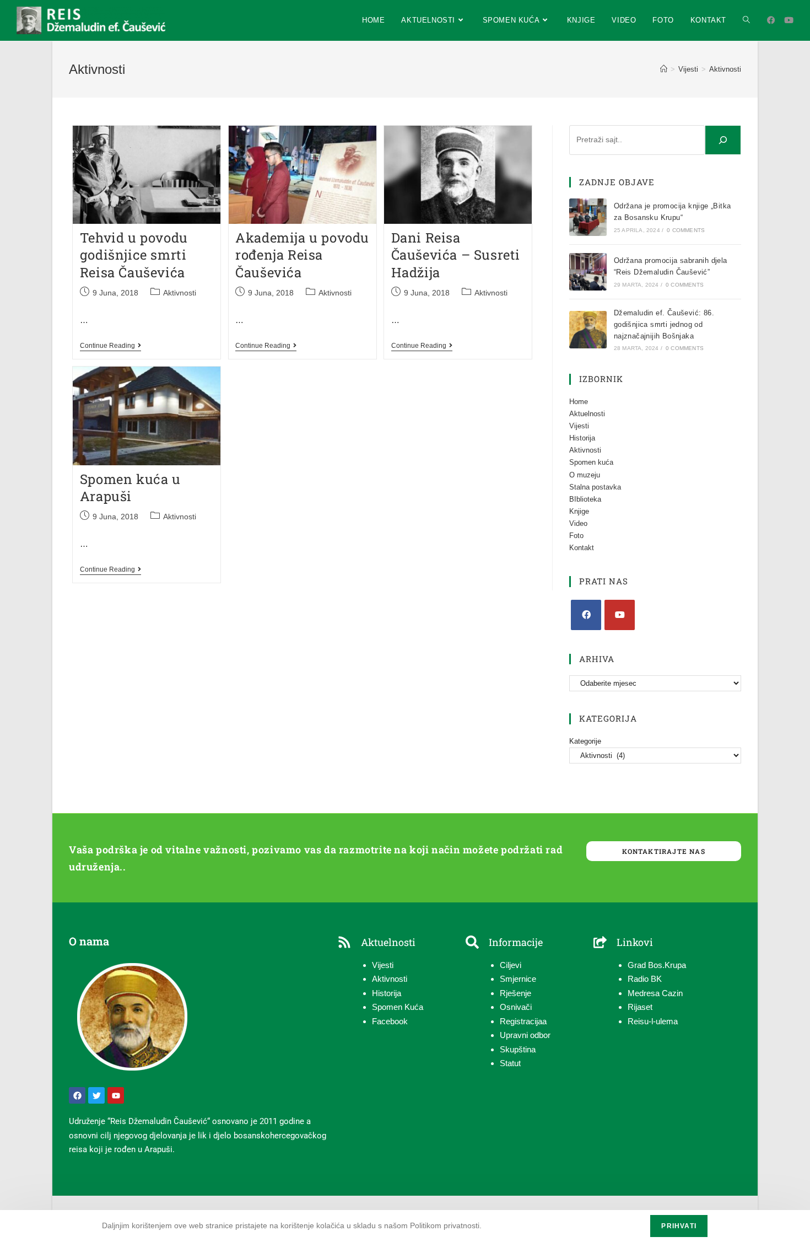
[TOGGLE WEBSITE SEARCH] (746, 20)
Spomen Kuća (397, 1007)
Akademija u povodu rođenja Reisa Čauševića (302, 255)
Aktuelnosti (587, 414)
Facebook (390, 1021)
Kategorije (585, 741)
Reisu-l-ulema (653, 1021)
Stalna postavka (595, 487)
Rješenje (515, 993)
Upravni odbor (525, 1035)
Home (578, 401)
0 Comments (686, 230)
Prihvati (678, 1226)
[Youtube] (619, 615)
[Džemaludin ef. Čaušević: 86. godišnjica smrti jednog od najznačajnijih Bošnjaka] (588, 329)
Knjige (579, 511)
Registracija (521, 1021)
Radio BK (645, 978)
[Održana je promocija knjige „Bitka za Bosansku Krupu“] (588, 217)
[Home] (663, 69)
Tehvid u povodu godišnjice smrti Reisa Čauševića (134, 255)
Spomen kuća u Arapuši (130, 487)
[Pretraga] (723, 140)
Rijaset (640, 1007)
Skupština (518, 1049)
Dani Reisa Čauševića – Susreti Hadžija (455, 255)
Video (578, 523)
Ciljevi (510, 965)
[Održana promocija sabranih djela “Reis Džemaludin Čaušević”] (588, 272)
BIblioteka (585, 499)
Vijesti (579, 426)
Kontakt (581, 548)
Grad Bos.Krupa (657, 965)
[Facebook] (586, 615)
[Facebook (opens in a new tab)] (771, 20)
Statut (510, 1063)
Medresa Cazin (655, 993)
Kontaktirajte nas (663, 851)
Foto (576, 535)
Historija (582, 438)
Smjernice (518, 978)
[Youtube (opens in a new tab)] (789, 20)
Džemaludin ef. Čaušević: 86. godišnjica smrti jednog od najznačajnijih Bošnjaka (664, 324)
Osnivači (516, 1007)
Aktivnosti (725, 69)
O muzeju (584, 475)
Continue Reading (110, 346)
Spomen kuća (591, 462)
